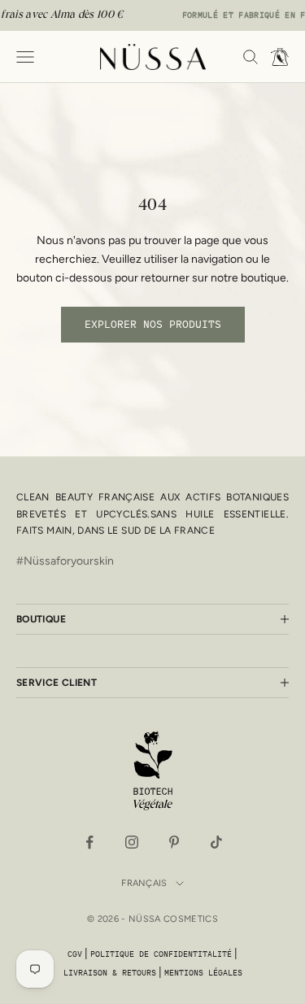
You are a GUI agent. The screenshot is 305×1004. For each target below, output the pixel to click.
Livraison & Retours (109, 972)
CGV (75, 954)
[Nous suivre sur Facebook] (89, 842)
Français (144, 883)
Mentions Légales (203, 972)
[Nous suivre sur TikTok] (216, 842)
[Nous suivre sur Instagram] (132, 842)
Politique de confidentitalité (161, 954)
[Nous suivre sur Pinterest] (174, 842)
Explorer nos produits (153, 323)
